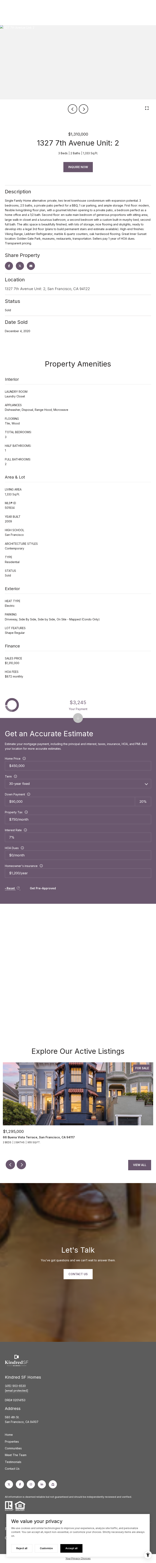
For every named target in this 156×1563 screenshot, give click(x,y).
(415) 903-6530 (15, 1386)
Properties (12, 1441)
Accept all (71, 1548)
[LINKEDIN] (42, 1484)
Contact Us (12, 1468)
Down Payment (15, 794)
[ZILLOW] (53, 1484)
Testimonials (13, 1462)
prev (72, 109)
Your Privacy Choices (78, 1558)
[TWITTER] (9, 1484)
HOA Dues (12, 848)
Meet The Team (15, 1455)
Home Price (13, 758)
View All (139, 1165)
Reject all (21, 1548)
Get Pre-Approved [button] (43, 888)
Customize (46, 1548)
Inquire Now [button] (78, 167)
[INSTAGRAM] (31, 1484)
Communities (13, 1448)
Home (9, 1434)
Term (8, 776)
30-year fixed (19, 784)
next (83, 109)
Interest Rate (13, 830)
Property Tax (14, 812)
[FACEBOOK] (20, 1484)
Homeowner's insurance (21, 866)
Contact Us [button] (78, 1274)
